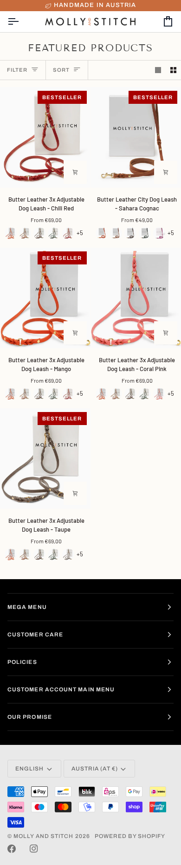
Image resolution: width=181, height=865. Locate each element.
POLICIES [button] (22, 662)
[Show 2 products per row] (173, 70)
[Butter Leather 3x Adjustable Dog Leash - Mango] (11, 233)
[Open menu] (21, 21)
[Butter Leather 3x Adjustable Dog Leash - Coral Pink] (159, 394)
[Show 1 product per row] (158, 70)
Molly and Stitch (43, 836)
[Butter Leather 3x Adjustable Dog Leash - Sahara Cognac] (25, 233)
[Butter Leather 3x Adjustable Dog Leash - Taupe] (68, 554)
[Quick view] (75, 172)
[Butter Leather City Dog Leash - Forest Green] (145, 233)
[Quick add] (75, 333)
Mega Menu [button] (27, 607)
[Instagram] (34, 849)
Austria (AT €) (94, 768)
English (29, 768)
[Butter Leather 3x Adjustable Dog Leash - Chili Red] (68, 233)
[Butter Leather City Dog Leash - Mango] (102, 233)
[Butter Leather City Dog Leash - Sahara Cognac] (116, 233)
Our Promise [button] (29, 717)
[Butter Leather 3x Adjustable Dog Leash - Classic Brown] (39, 233)
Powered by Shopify (130, 836)
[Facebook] (11, 849)
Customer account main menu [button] (61, 689)
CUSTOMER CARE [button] (35, 634)
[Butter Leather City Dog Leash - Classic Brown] (130, 233)
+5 (80, 233)
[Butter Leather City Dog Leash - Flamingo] (159, 233)
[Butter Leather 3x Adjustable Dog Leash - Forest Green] (54, 233)
